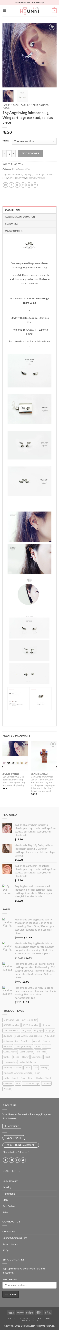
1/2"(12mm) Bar (11, 1020)
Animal (36, 1041)
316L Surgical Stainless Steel (28, 1035)
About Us (13, 1318)
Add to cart (30, 153)
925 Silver (50, 1035)
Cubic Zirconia (10, 1051)
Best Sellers (8, 1206)
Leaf (36, 1067)
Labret (27, 1067)
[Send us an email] (17, 1160)
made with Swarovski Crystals (17, 1073)
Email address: (9, 1279)
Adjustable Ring (10, 1041)
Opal (23, 1078)
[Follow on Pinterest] (23, 1160)
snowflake (8, 1083)
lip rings (44, 1067)
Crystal (46, 1046)
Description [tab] (12, 210)
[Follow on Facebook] (5, 1160)
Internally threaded (12, 1067)
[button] (4, 11)
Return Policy (10, 1243)
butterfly (7, 1046)
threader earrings (31, 1083)
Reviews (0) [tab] (11, 223)
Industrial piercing (28, 1062)
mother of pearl (10, 1078)
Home (6, 105)
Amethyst (25, 1041)
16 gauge (27, 174)
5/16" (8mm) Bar (30, 1025)
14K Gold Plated (11, 1030)
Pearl (30, 1078)
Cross (37, 1046)
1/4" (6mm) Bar (15, 174)
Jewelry (6, 1187)
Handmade (8, 1193)
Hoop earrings (10, 1062)
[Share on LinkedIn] (35, 185)
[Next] (51, 55)
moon (37, 1073)
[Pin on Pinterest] (29, 185)
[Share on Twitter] (17, 185)
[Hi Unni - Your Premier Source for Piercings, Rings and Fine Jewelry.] (29, 10)
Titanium (46, 1083)
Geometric (36, 1057)
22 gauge (7, 1035)
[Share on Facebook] (11, 185)
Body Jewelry (21, 105)
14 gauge (45, 1025)
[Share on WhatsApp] (5, 185)
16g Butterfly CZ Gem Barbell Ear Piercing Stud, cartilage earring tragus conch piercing (13, 781)
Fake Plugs (31, 177)
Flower (25, 1057)
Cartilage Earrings (16, 177)
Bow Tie (46, 1041)
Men (5, 1199)
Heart (47, 1057)
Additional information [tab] (20, 217)
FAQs (5, 1250)
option (5, 141)
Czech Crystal (26, 1051)
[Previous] (8, 55)
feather (6, 1057)
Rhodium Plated (43, 1078)
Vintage (41, 177)
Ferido (16, 1057)
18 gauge (38, 1030)
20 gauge (50, 1030)
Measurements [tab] (14, 230)
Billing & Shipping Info (14, 1237)
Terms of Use (43, 1318)
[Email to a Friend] (23, 185)
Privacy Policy (30, 1320)
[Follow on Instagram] (11, 1160)
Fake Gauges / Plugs (21, 169)
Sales (5, 1212)
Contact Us (8, 1231)
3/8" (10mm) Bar (11, 1025)
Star (18, 1083)
